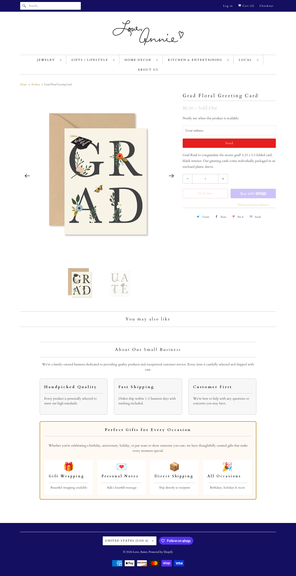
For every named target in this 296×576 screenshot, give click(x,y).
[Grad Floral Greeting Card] (99, 176)
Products (36, 84)
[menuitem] (49, 60)
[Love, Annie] (148, 34)
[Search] (24, 6)
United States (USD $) (127, 541)
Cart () (247, 6)
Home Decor (139, 60)
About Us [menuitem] (148, 70)
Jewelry (47, 60)
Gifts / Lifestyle (91, 60)
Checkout (267, 6)
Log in (228, 6)
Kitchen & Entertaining (196, 60)
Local (247, 60)
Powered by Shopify (161, 552)
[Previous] (27, 176)
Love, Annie (140, 552)
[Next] (171, 176)
